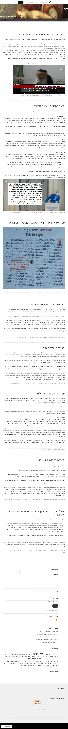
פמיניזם (28, 212)
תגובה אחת (62, 294)
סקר (27, 663)
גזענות (56, 654)
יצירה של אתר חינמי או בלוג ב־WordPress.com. (45, 726)
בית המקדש (20, 652)
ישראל (16, 659)
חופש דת (32, 656)
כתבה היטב (6, 154)
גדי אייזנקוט (42, 292)
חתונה (49, 659)
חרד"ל (37, 95)
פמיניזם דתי (28, 383)
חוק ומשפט (23, 656)
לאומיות (63, 449)
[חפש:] (5, 20)
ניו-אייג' (50, 663)
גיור (54, 654)
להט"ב (32, 212)
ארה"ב (35, 652)
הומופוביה (20, 654)
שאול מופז (17, 550)
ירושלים (20, 659)
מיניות (18, 661)
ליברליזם (53, 661)
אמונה (43, 652)
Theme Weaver (13, 726)
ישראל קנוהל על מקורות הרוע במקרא (49, 642)
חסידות (6, 656)
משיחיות (56, 663)
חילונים (10, 656)
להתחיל (20, 2)
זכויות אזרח (27, 499)
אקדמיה (39, 652)
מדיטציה (49, 661)
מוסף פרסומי (31, 661)
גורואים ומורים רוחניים (11, 652)
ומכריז (48, 50)
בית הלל (50, 337)
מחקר (22, 661)
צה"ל (34, 95)
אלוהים (50, 550)
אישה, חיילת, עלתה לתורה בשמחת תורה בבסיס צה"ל (44, 360)
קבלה (44, 665)
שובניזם (11, 499)
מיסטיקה (15, 661)
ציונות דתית (50, 665)
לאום (8, 448)
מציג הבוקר (57, 520)
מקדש (8, 661)
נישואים (45, 663)
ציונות (57, 665)
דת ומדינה (36, 292)
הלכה (50, 95)
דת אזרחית (45, 550)
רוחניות (34, 665)
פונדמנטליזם (17, 663)
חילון (36, 550)
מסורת (11, 661)
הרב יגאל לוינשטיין (44, 212)
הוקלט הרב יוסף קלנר (53, 162)
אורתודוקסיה (55, 652)
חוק (28, 656)
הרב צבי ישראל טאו (44, 95)
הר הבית (41, 656)
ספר (31, 663)
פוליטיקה (25, 550)
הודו (31, 654)
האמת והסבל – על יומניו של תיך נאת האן (49, 631)
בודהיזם (27, 652)
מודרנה (37, 661)
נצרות (36, 663)
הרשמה (55, 606)
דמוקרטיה (49, 499)
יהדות (17, 292)
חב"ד (37, 656)
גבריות (50, 212)
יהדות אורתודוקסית (36, 383)
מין (20, 661)
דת (44, 654)
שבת (26, 665)
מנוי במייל (54, 598)
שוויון (8, 499)
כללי (59, 95)
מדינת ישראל (44, 661)
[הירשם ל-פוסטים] (57, 619)
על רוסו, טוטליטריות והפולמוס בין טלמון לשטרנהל (47, 639)
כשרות (13, 659)
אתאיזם (30, 652)
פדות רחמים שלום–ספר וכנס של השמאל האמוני (47, 634)
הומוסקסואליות (26, 654)
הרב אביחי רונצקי (43, 448)
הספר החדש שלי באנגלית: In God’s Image (48, 637)
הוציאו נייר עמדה (48, 309)
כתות (10, 659)
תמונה (55, 292)
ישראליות (12, 448)
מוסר (26, 661)
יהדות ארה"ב (24, 659)
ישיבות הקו (36, 212)
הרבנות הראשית (22, 292)
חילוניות (28, 448)
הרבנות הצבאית (30, 292)
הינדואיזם (16, 654)
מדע (40, 661)
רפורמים (30, 665)
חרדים (54, 659)
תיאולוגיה (23, 665)
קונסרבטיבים (39, 665)
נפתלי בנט (40, 663)
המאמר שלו (38, 398)
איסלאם (51, 652)
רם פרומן (55, 449)
